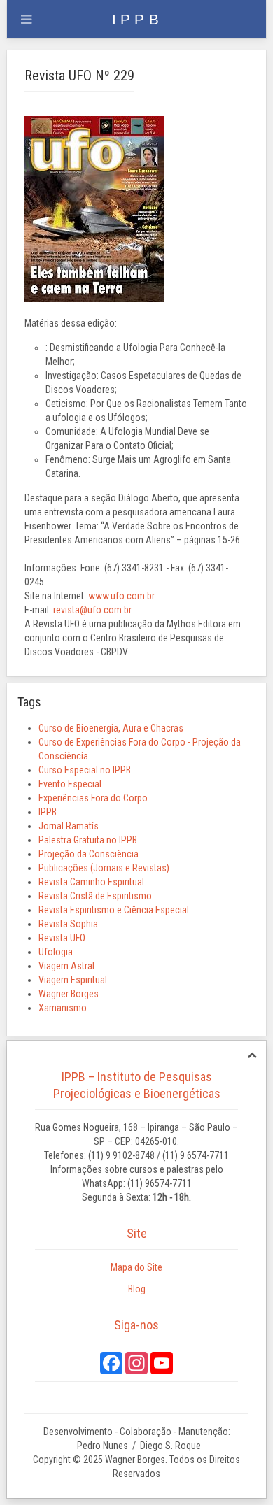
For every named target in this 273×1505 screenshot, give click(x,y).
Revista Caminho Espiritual (91, 881)
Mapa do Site (136, 1267)
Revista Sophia (68, 923)
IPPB (47, 812)
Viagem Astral (66, 965)
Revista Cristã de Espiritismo (95, 895)
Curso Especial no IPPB (84, 770)
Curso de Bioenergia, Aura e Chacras (110, 728)
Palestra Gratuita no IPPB (87, 840)
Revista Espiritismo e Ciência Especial (113, 909)
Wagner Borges (68, 993)
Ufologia (55, 951)
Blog (137, 1288)
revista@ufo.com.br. (93, 609)
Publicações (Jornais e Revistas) (103, 867)
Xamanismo (62, 1007)
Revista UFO (61, 937)
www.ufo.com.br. (122, 595)
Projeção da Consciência (88, 854)
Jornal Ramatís (68, 826)
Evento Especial (70, 784)
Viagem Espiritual (72, 979)
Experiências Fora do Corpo (93, 798)
